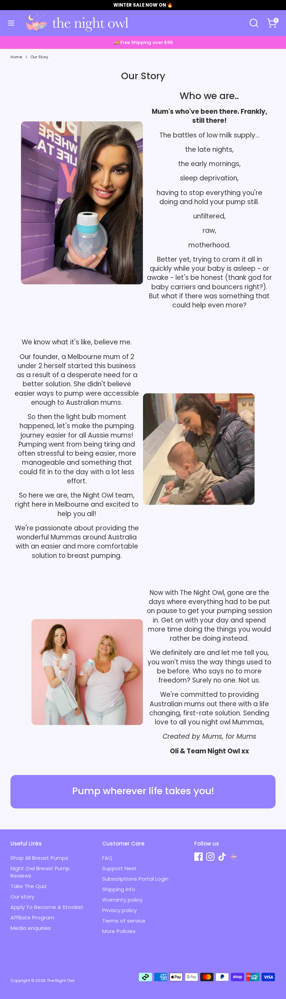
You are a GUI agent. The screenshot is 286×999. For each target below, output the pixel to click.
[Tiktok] (222, 856)
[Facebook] (198, 856)
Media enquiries (30, 928)
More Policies (119, 931)
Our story (22, 896)
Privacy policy (119, 910)
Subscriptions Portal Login (135, 878)
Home (16, 57)
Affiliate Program (32, 917)
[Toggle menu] (11, 23)
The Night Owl (60, 980)
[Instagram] (210, 856)
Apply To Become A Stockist (46, 907)
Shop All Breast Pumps (39, 858)
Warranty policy (122, 899)
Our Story (39, 57)
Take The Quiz (28, 886)
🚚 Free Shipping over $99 (143, 42)
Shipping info (118, 889)
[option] (143, 42)
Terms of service (123, 920)
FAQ (107, 858)
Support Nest (119, 868)
